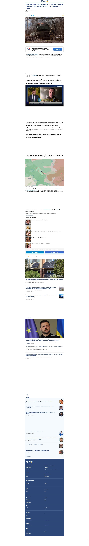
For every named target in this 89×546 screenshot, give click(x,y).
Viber (58, 209)
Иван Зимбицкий (28, 445)
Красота (27, 531)
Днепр (45, 483)
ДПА (45, 499)
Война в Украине (35, 213)
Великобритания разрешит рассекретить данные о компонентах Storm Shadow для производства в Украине (44, 355)
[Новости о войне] (27, 256)
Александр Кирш (28, 415)
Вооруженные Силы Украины (51, 213)
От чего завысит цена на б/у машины (31, 297)
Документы (46, 467)
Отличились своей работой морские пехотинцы (33, 290)
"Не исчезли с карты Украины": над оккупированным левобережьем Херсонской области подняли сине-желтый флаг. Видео (40, 288)
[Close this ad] (88, 540)
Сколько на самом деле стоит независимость (34, 431)
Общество (46, 476)
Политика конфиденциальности (49, 465)
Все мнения (27, 456)
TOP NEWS (28, 318)
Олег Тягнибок (28, 408)
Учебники (45, 497)
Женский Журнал (28, 533)
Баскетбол (46, 489)
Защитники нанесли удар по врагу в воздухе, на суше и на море (36, 349)
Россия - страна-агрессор (42, 213)
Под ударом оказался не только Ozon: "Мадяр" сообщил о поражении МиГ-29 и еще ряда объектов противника (44, 347)
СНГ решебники (28, 502)
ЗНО (26, 500)
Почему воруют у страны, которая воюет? (34, 444)
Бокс (45, 491)
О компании (27, 464)
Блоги (27, 476)
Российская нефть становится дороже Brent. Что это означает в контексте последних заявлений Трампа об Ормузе (41, 438)
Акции (27, 508)
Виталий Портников (29, 402)
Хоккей (27, 491)
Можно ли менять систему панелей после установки (34, 282)
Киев (26, 481)
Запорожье (27, 483)
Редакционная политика (29, 215)
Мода (45, 531)
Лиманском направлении (32, 54)
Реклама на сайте (28, 467)
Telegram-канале (47, 209)
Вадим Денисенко (28, 440)
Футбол (27, 489)
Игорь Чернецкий (28, 452)
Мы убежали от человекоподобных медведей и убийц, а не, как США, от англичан (40, 413)
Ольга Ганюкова (31, 10)
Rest (26, 394)
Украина (27, 213)
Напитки (45, 513)
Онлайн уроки (28, 499)
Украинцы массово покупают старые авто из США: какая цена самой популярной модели (41, 295)
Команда (45, 464)
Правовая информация (29, 465)
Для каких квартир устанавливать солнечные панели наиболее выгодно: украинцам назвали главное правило (44, 280)
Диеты (27, 515)
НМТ (45, 500)
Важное (27, 258)
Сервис (45, 508)
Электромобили (47, 507)
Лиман (31, 213)
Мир (26, 474)
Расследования (47, 474)
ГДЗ (26, 497)
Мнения (27, 397)
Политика (46, 472)
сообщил (34, 75)
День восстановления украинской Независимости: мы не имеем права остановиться (39, 407)
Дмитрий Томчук (28, 433)
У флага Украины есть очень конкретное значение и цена (37, 450)
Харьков (45, 481)
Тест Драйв (27, 507)
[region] (44, 65)
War (36, 10)
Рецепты (27, 513)
